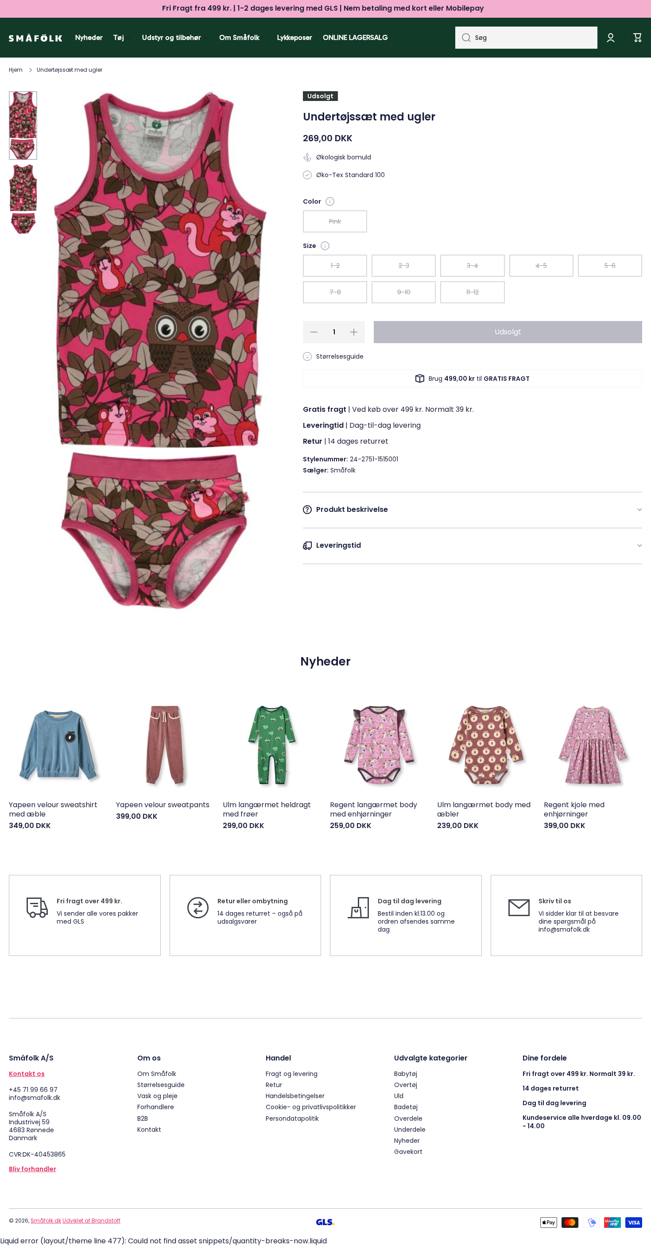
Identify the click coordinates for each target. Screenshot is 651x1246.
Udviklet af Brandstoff (91, 1220)
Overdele (408, 1118)
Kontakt (149, 1129)
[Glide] (330, 201)
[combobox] (526, 38)
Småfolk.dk (46, 1220)
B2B (142, 1118)
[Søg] (463, 38)
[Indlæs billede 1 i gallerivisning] (23, 125)
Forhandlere (155, 1107)
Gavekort (408, 1151)
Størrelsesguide (161, 1084)
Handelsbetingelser (295, 1095)
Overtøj (405, 1084)
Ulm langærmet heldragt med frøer (267, 810)
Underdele (410, 1129)
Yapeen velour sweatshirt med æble (53, 810)
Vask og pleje (157, 1095)
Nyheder (407, 1140)
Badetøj (406, 1107)
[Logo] (35, 38)
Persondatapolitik (292, 1118)
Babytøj (405, 1073)
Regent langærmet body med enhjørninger (373, 810)
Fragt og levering (292, 1073)
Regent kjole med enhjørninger (574, 810)
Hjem (16, 70)
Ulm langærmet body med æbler (484, 810)
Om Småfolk (156, 1073)
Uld (398, 1095)
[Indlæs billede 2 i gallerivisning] (23, 199)
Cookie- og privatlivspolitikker (311, 1107)
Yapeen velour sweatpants (162, 805)
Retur (274, 1084)
